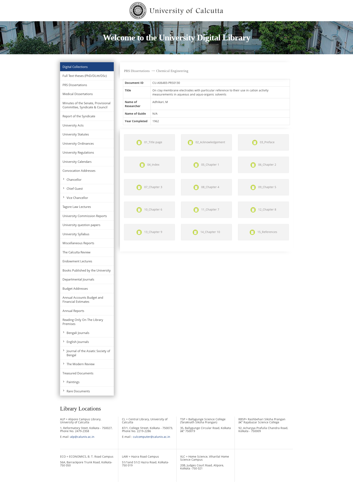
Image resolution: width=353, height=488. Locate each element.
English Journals (78, 342)
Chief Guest (75, 188)
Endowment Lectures (77, 261)
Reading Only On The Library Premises (83, 322)
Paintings (73, 382)
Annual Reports (73, 311)
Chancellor (74, 179)
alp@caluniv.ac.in (82, 437)
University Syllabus (76, 234)
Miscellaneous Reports (78, 243)
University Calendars (77, 162)
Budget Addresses (75, 288)
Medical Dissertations (78, 94)
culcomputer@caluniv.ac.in (151, 437)
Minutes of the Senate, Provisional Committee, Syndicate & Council (87, 105)
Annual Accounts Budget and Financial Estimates (83, 299)
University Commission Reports (85, 216)
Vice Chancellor (77, 198)
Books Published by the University (87, 270)
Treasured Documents (78, 373)
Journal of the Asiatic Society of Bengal (88, 353)
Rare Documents (78, 391)
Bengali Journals (78, 333)
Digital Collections (75, 67)
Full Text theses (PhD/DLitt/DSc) (85, 76)
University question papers (81, 225)
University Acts (73, 125)
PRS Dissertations (75, 85)
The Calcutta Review (76, 252)
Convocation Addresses (79, 171)
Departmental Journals (78, 279)
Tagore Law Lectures (77, 207)
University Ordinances (78, 143)
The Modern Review (81, 364)
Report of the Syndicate (79, 116)
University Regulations (78, 152)
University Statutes (76, 134)
